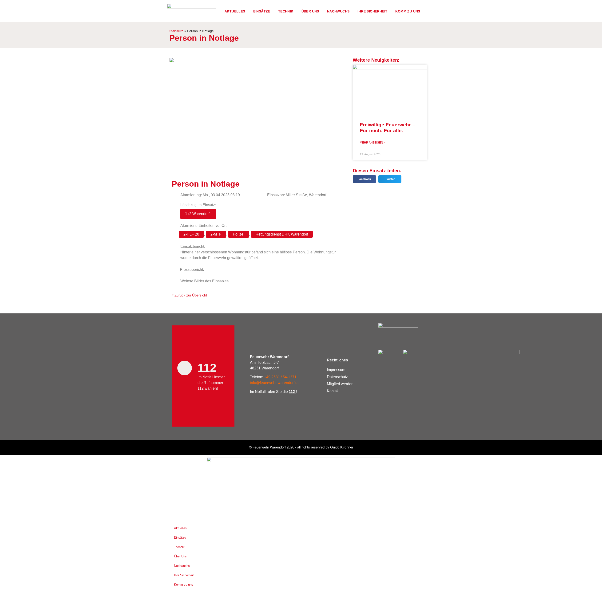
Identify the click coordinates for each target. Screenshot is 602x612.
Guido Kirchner (341, 447)
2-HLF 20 (191, 234)
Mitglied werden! (340, 384)
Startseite (176, 31)
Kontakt (333, 391)
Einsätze (261, 11)
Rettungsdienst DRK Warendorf (282, 234)
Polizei (238, 234)
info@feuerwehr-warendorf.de (275, 383)
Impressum (336, 370)
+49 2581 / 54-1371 (280, 377)
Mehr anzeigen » (372, 142)
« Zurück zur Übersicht (189, 295)
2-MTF (216, 234)
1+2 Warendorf (197, 214)
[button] (364, 179)
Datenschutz (337, 377)
